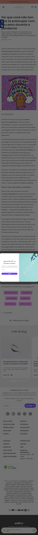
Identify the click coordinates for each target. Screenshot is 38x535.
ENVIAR (9, 273)
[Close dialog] (37, 255)
